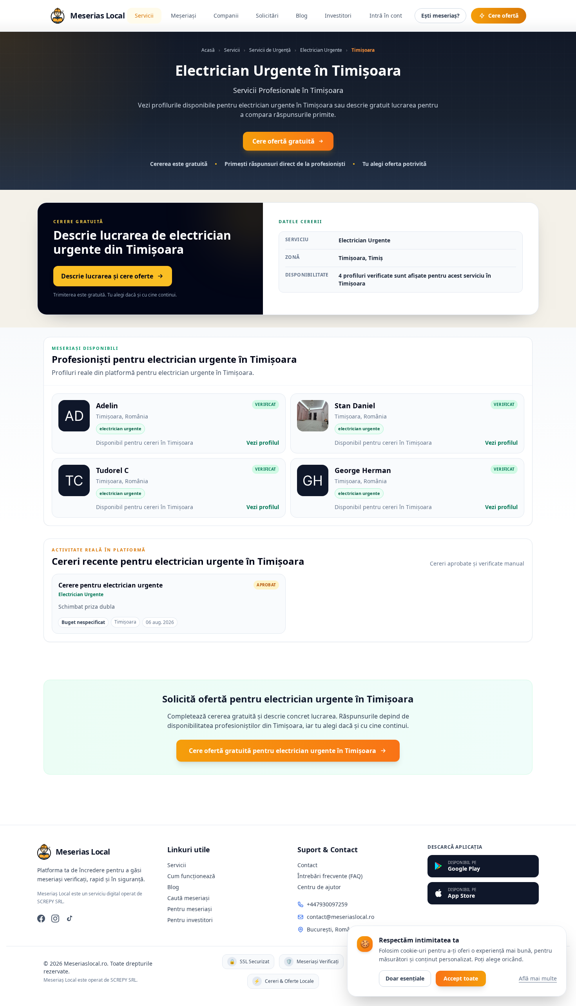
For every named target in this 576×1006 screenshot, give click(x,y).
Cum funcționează (191, 876)
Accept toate (461, 978)
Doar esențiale (405, 978)
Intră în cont (386, 15)
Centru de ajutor (319, 887)
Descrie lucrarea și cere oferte (107, 276)
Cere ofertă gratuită (283, 141)
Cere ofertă (503, 15)
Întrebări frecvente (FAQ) (329, 876)
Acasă (208, 50)
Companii (226, 15)
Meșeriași (183, 15)
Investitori (338, 15)
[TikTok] (69, 918)
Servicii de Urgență (270, 50)
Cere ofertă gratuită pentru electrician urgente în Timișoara (282, 750)
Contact (307, 865)
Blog (302, 15)
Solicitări (267, 15)
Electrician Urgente (321, 50)
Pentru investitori (190, 920)
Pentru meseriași (189, 909)
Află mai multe (538, 978)
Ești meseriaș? (440, 15)
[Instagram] (55, 918)
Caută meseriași (188, 898)
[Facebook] (41, 918)
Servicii (144, 15)
